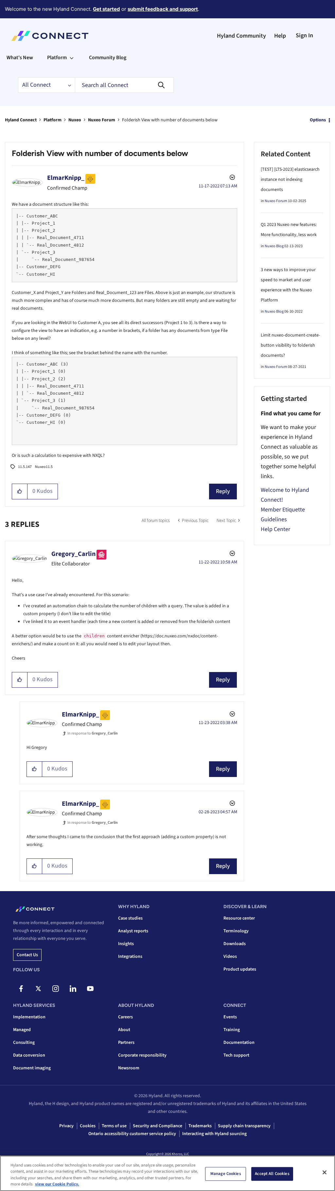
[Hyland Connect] (50, 36)
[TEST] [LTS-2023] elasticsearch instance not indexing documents (290, 179)
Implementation (29, 1017)
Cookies (88, 1126)
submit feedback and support (163, 9)
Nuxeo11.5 (44, 467)
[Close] (324, 1172)
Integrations (130, 956)
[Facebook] (21, 988)
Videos (230, 956)
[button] (19, 491)
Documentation (239, 1042)
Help (280, 36)
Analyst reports (133, 931)
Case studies (130, 918)
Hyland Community (241, 36)
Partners (126, 1042)
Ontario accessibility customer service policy (132, 1134)
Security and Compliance (157, 1126)
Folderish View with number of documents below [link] (170, 120)
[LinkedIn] (73, 988)
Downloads (234, 944)
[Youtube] (90, 988)
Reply (223, 491)
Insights (126, 944)
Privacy (66, 1126)
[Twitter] (38, 988)
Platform (53, 120)
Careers (125, 1017)
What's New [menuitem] (20, 57)
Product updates (239, 969)
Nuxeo (74, 120)
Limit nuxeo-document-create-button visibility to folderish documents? (290, 345)
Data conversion (29, 1055)
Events (230, 1017)
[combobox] (124, 85)
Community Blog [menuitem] (107, 57)
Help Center (275, 529)
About (124, 1030)
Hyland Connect (21, 120)
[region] (167, 1173)
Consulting (24, 1042)
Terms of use (114, 1126)
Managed (22, 1030)
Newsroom (128, 1068)
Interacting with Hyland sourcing (214, 1134)
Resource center (239, 918)
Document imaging (32, 1068)
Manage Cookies (225, 1174)
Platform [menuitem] (57, 57)
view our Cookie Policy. (57, 1184)
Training (231, 1030)
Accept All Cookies (272, 1174)
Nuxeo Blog (274, 246)
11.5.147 (25, 467)
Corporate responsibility (142, 1055)
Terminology (236, 931)
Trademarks (200, 1126)
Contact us (27, 955)
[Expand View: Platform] (71, 57)
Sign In (304, 35)
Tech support (236, 1055)
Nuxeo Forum (101, 120)
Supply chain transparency (244, 1126)
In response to (92, 733)
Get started (106, 9)
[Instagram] (55, 988)
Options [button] (318, 120)
